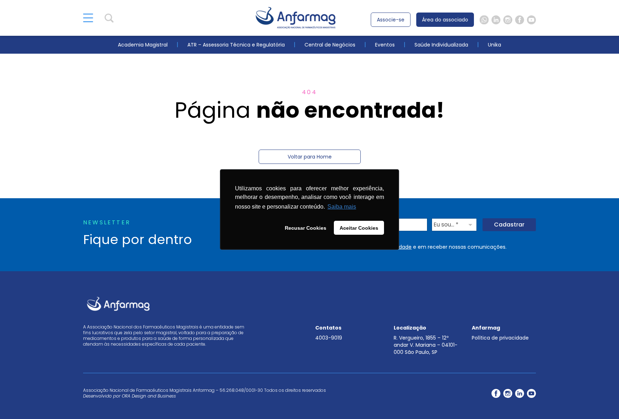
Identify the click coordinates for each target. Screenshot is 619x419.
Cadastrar (509, 224)
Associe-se (390, 19)
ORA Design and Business (149, 396)
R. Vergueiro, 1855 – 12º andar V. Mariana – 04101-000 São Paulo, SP (425, 345)
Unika (494, 44)
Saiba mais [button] (341, 207)
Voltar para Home (310, 156)
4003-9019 (328, 337)
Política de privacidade (500, 337)
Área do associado (445, 19)
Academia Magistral (143, 44)
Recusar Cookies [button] (305, 228)
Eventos (385, 44)
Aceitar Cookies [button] (359, 228)
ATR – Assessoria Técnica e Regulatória (236, 44)
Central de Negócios (329, 44)
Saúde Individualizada (441, 44)
